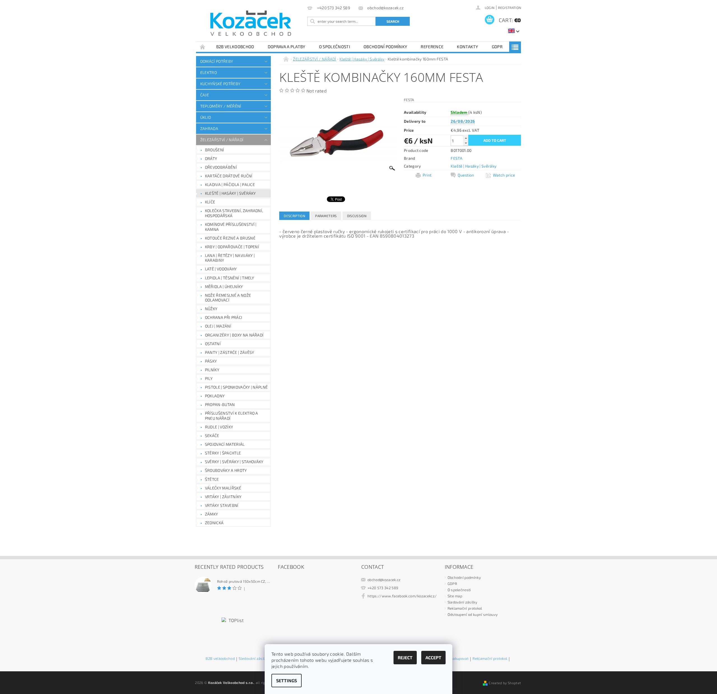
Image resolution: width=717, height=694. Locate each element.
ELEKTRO (208, 72)
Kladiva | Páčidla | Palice (230, 184)
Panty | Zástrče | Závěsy (229, 352)
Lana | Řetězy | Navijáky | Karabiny (230, 258)
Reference (432, 46)
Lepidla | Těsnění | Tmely (229, 277)
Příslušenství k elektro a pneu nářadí (231, 416)
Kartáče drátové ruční (229, 175)
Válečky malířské (223, 488)
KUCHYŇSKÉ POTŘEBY (220, 83)
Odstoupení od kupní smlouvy (473, 614)
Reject (405, 657)
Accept (433, 657)
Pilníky (212, 369)
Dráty (211, 158)
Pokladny (215, 395)
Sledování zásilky (462, 602)
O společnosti (334, 46)
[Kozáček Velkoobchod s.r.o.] (250, 23)
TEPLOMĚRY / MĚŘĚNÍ (220, 106)
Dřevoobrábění (221, 167)
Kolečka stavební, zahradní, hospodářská (234, 213)
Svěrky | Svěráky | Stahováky (234, 461)
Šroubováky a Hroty (226, 470)
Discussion (356, 216)
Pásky (211, 361)
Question (466, 175)
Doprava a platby (287, 46)
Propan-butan (220, 404)
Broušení (214, 149)
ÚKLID (205, 117)
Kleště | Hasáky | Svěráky (230, 193)
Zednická (214, 522)
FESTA (456, 158)
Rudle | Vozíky (219, 426)
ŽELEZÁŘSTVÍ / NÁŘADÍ (221, 139)
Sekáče (212, 435)
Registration (509, 8)
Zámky (211, 514)
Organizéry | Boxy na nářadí (234, 335)
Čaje (204, 94)
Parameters (326, 216)
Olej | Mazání (218, 326)
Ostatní (213, 343)
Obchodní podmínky (385, 46)
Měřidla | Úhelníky (224, 286)
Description (294, 216)
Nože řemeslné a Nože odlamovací (228, 298)
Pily (209, 378)
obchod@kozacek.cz (384, 579)
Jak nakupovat (457, 659)
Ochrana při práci (223, 317)
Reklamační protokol (465, 608)
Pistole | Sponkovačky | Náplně (236, 387)
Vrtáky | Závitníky (223, 496)
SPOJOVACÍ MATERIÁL (225, 444)
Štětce (212, 479)
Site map (455, 596)
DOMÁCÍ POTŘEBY (216, 61)
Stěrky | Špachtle (223, 453)
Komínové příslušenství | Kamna (231, 227)
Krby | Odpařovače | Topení (232, 246)
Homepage (202, 47)
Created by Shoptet (505, 683)
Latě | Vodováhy (221, 268)
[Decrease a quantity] (465, 143)
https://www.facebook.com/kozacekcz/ (402, 596)
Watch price (504, 175)
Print (427, 175)
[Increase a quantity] (465, 138)
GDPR (497, 46)
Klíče (210, 201)
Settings (286, 680)
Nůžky (211, 308)
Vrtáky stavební (222, 505)
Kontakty (467, 46)
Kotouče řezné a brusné (230, 238)
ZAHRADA (209, 128)
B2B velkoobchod (235, 46)
